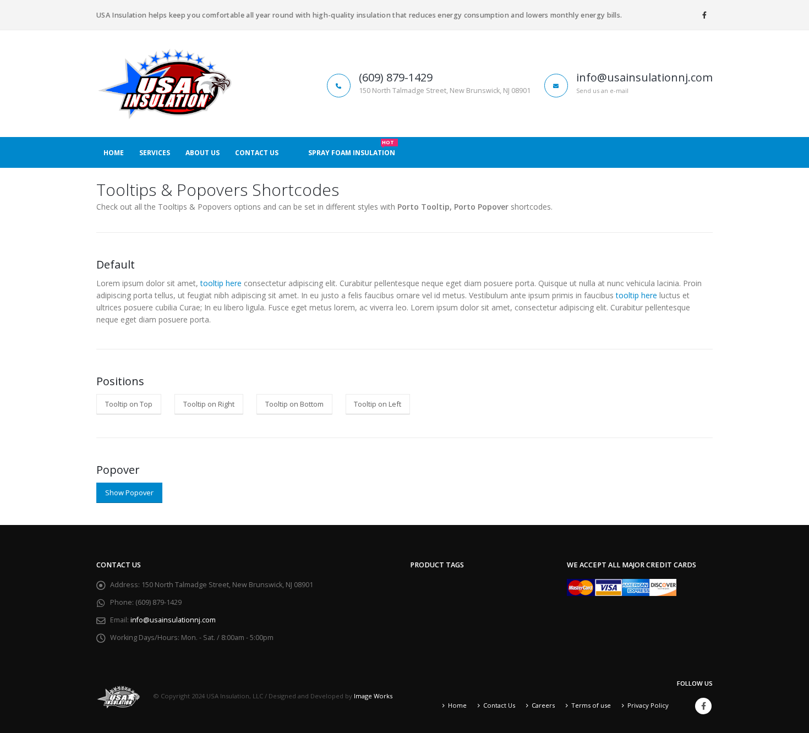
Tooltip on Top (128, 404)
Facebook (703, 706)
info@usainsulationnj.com (173, 620)
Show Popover (129, 492)
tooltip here (221, 283)
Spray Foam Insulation (351, 149)
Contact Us (256, 152)
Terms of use (591, 705)
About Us (202, 152)
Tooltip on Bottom (294, 404)
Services (154, 152)
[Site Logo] (165, 83)
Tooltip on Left (377, 404)
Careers (543, 705)
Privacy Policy (648, 705)
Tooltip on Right (208, 404)
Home (113, 152)
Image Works (373, 696)
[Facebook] (704, 15)
